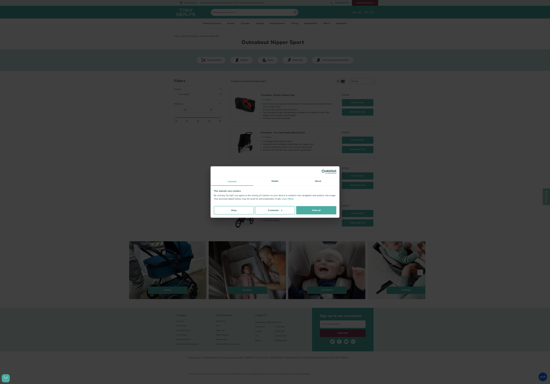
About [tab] (318, 181)
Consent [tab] (232, 181)
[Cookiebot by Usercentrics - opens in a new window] (323, 172)
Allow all (316, 210)
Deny (233, 210)
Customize (273, 210)
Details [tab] (275, 181)
